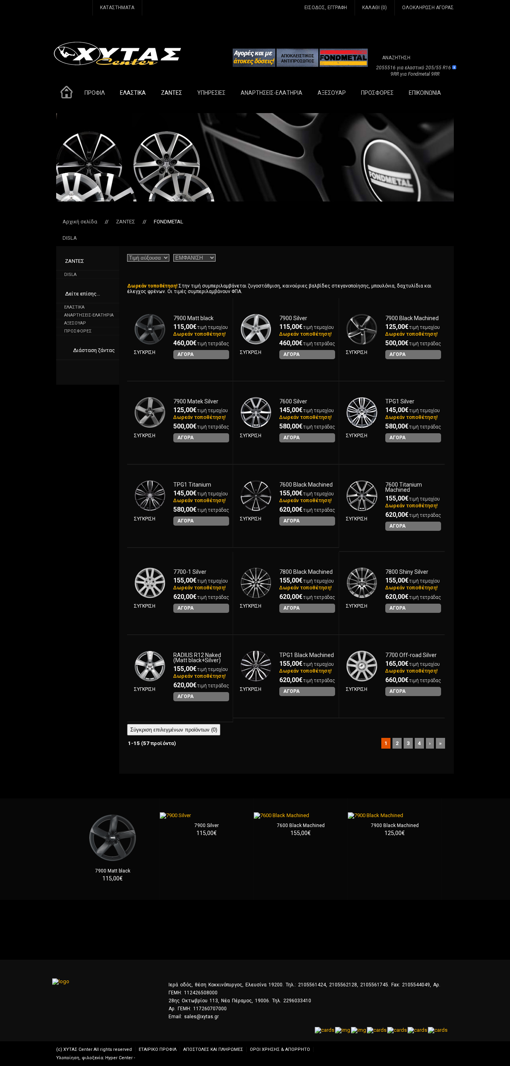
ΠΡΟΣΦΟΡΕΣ (377, 93)
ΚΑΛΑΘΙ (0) (374, 7)
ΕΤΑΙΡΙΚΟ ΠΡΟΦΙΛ (158, 1049)
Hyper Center (119, 1057)
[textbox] (407, 57)
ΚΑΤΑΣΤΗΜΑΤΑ (117, 7)
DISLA (70, 238)
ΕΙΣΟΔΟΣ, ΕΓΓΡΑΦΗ (325, 7)
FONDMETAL (168, 222)
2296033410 (297, 1000)
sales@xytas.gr (201, 1016)
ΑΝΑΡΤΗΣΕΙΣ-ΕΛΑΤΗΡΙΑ (271, 93)
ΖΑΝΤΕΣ (171, 93)
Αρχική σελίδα (80, 222)
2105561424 (312, 985)
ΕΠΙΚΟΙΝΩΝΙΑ (425, 93)
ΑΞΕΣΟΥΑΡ (332, 93)
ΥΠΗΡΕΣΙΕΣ (211, 93)
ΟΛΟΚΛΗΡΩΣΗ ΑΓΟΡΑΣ (428, 7)
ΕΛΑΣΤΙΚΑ (133, 93)
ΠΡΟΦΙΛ (94, 93)
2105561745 (374, 985)
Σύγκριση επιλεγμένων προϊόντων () (173, 730)
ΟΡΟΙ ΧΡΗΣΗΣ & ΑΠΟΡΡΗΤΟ (280, 1049)
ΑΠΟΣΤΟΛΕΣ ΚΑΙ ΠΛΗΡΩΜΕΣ (213, 1049)
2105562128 (343, 985)
